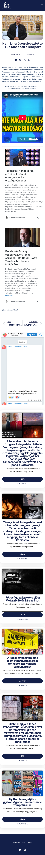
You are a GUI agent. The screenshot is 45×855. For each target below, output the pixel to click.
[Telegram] (20, 850)
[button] (16, 60)
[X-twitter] (25, 850)
